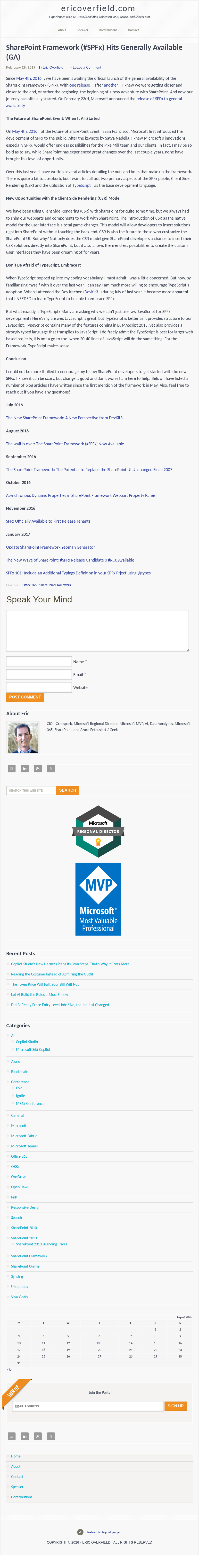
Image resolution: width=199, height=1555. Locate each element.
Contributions (21, 1497)
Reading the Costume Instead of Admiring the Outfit (52, 974)
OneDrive (18, 1177)
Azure (15, 1062)
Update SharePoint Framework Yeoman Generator (50, 547)
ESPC (20, 1088)
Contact (17, 1477)
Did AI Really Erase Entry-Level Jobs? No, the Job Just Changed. (60, 1005)
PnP (14, 1197)
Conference (20, 1082)
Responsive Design (25, 1208)
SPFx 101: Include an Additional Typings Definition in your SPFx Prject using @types (78, 573)
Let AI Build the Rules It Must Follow (39, 995)
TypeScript (82, 185)
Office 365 (30, 585)
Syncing (17, 1277)
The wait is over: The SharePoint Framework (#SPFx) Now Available (65, 444)
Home (16, 1456)
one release (79, 85)
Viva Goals (19, 1297)
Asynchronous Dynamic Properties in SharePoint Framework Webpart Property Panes (81, 495)
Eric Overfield (53, 67)
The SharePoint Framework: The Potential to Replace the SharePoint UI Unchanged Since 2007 (89, 470)
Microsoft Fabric (24, 1136)
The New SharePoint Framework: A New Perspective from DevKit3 (64, 418)
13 (98, 1343)
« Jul (9, 1370)
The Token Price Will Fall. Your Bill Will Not (45, 985)
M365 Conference (30, 1104)
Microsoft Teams (24, 1146)
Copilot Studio (27, 1042)
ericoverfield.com (98, 9)
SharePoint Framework (55, 585)
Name (78, 662)
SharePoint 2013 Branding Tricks (41, 1244)
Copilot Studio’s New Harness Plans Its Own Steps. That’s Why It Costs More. (71, 964)
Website (80, 688)
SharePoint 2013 (24, 1238)
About (15, 1467)
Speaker (17, 1487)
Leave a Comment (87, 67)
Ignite (20, 1096)
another (111, 85)
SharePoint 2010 (24, 1228)
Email (78, 675)
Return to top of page (103, 1532)
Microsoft (18, 1126)
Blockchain (19, 1072)
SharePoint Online (25, 1267)
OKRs (15, 1167)
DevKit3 (91, 292)
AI (12, 1036)
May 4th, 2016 (28, 78)
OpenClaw (19, 1187)
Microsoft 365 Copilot (33, 1050)
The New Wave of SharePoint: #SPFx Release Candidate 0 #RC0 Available (70, 560)
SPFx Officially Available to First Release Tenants (48, 521)
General (17, 1116)
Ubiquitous (19, 1287)
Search (16, 1218)
